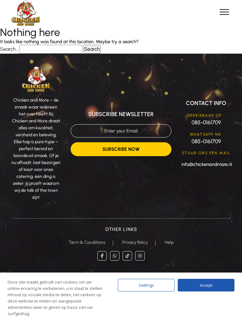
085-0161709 (206, 122)
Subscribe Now (121, 149)
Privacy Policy (135, 242)
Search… (9, 49)
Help (169, 242)
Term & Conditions (87, 242)
